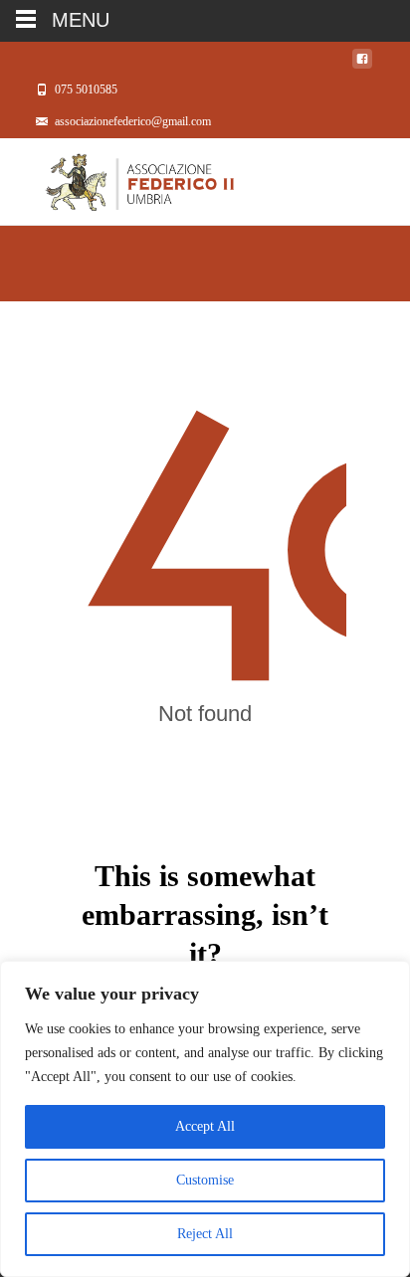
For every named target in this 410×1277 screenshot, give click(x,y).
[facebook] (362, 64)
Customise (205, 1180)
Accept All (205, 1126)
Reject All (205, 1233)
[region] (205, 1119)
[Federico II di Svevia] (117, 178)
